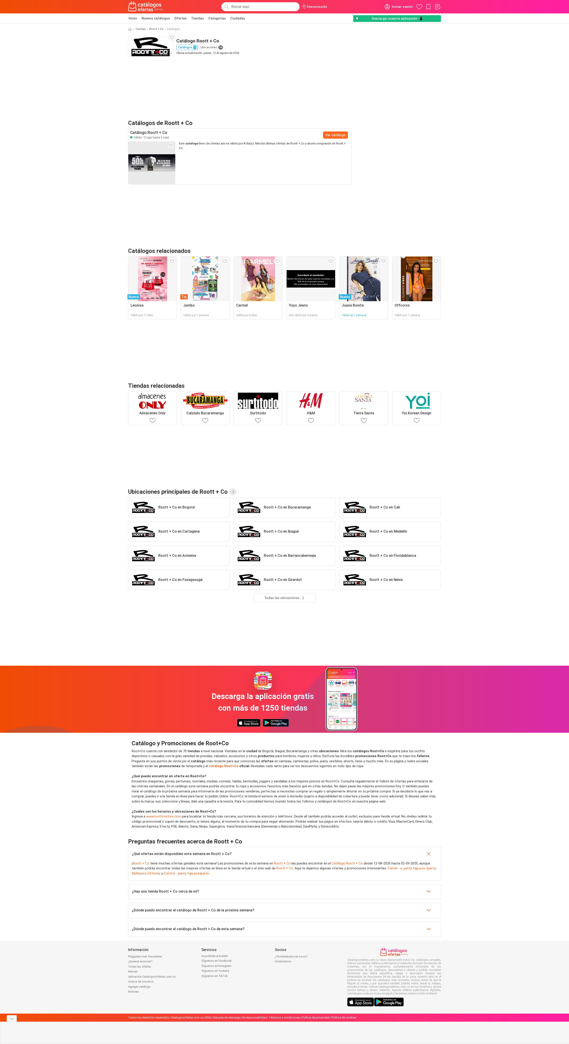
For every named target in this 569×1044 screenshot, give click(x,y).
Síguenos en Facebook (216, 960)
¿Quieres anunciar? (140, 961)
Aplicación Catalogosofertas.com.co (152, 976)
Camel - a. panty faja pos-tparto (412, 868)
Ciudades (237, 18)
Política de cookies (344, 1017)
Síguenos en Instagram (216, 966)
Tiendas (197, 18)
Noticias (133, 991)
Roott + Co (156, 29)
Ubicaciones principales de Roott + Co (178, 491)
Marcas (133, 971)
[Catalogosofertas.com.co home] (145, 6)
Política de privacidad (316, 1017)
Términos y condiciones (284, 1017)
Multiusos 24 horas (146, 873)
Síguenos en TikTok (214, 976)
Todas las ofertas (139, 966)
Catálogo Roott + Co (347, 863)
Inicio (133, 18)
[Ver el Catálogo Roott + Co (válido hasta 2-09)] (151, 162)
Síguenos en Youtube (215, 970)
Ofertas (180, 18)
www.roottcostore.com (163, 816)
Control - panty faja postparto (186, 873)
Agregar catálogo (139, 986)
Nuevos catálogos (156, 18)
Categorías (217, 18)
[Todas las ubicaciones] (233, 492)
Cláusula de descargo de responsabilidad (240, 1017)
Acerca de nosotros (141, 981)
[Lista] (437, 6)
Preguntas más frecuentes (145, 956)
